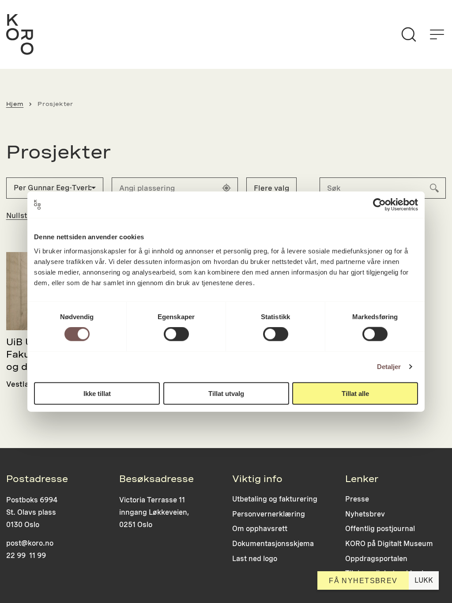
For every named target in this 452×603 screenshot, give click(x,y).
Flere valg (271, 188)
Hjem (15, 104)
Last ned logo (254, 558)
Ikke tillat (97, 393)
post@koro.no (29, 543)
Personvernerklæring (268, 514)
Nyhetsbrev (365, 514)
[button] (54, 188)
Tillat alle (355, 393)
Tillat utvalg (226, 393)
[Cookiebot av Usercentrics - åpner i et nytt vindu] (379, 204)
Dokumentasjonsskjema (273, 543)
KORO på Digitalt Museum (389, 543)
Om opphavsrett (259, 528)
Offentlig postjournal (380, 528)
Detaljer (389, 366)
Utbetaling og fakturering (274, 499)
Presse (357, 499)
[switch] (176, 334)
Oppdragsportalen (376, 558)
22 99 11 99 (26, 555)
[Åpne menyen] (437, 34)
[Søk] (409, 34)
